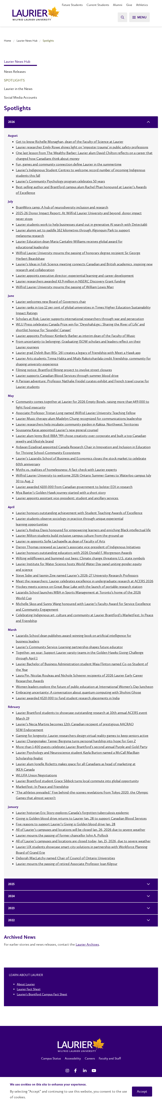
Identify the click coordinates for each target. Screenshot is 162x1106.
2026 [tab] (11, 122)
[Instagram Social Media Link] (68, 1071)
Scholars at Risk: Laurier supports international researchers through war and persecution (80, 319)
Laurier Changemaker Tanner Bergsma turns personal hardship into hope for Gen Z (76, 741)
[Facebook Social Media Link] (76, 1071)
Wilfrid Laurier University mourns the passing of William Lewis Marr (65, 287)
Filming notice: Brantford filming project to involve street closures (64, 370)
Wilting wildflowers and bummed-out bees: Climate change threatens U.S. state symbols (80, 558)
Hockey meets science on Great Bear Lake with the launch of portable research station (79, 586)
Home (7, 40)
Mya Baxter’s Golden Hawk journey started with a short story (61, 492)
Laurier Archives (87, 944)
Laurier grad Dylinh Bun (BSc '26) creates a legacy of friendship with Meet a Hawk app (78, 353)
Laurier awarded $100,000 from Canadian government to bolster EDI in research (74, 487)
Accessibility (73, 1058)
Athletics (142, 5)
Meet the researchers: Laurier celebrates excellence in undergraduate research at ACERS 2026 (84, 581)
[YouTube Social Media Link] (94, 1071)
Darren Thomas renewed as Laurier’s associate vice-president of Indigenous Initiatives (78, 547)
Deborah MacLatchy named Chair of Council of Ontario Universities (65, 858)
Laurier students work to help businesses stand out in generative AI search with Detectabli (81, 224)
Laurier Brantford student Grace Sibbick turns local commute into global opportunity (77, 781)
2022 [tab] (11, 920)
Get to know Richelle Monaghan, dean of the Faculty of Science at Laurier (69, 141)
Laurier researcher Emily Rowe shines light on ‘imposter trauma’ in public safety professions (82, 147)
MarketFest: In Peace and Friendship (42, 786)
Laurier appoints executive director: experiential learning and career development (75, 275)
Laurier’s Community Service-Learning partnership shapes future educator (69, 647)
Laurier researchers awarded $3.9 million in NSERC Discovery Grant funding (70, 281)
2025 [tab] (11, 884)
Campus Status (51, 1058)
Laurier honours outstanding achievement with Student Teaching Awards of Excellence (79, 513)
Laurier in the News (18, 89)
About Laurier (26, 984)
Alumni (117, 5)
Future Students (72, 5)
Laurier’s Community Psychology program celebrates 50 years (60, 181)
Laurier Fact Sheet (28, 989)
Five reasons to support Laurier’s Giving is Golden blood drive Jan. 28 (65, 824)
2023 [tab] (11, 908)
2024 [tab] (11, 896)
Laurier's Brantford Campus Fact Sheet (42, 994)
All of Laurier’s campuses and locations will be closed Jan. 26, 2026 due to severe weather (80, 829)
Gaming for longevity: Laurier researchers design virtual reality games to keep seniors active (82, 735)
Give (129, 5)
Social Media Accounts (20, 97)
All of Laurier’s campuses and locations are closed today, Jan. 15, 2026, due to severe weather (83, 841)
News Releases (15, 71)
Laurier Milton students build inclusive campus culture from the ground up (69, 535)
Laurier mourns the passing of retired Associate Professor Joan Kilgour (66, 864)
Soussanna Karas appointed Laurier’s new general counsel (57, 430)
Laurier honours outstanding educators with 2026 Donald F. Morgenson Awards (74, 553)
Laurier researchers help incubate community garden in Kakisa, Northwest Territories (77, 424)
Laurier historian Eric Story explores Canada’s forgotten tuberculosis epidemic (72, 813)
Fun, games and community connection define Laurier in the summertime (69, 164)
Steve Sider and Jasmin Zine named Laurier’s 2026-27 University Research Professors (77, 575)
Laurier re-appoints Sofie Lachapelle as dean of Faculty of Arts (60, 541)
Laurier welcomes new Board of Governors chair (51, 301)
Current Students (98, 5)
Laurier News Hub (27, 40)
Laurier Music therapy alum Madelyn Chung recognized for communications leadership (79, 418)
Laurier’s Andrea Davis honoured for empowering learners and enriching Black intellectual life (83, 530)
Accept (142, 1091)
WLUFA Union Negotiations (36, 775)
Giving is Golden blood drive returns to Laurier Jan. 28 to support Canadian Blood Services (81, 818)
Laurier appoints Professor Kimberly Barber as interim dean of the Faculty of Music (75, 336)
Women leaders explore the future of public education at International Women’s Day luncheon (84, 686)
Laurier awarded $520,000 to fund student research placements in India (68, 698)
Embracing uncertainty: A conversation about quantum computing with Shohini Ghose (78, 692)
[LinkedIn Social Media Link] (85, 1071)
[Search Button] (122, 17)
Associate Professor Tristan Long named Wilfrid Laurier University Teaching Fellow (76, 413)
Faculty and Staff (110, 1058)
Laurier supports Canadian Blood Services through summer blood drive (67, 375)
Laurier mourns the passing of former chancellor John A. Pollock (62, 835)
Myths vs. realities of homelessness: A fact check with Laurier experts (66, 469)
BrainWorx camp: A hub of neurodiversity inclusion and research (62, 207)
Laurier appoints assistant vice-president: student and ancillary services (67, 498)
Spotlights (14, 80)
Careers (90, 1058)
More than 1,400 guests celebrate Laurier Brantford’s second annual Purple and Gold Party (81, 747)
